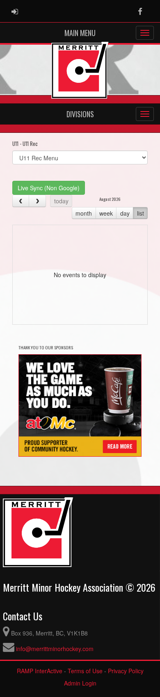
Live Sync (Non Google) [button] (49, 188)
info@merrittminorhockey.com (55, 649)
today (61, 201)
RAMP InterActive (39, 671)
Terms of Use (85, 671)
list (140, 213)
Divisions (80, 114)
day (125, 213)
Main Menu (80, 32)
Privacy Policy (126, 671)
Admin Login (80, 683)
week (106, 213)
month (83, 213)
